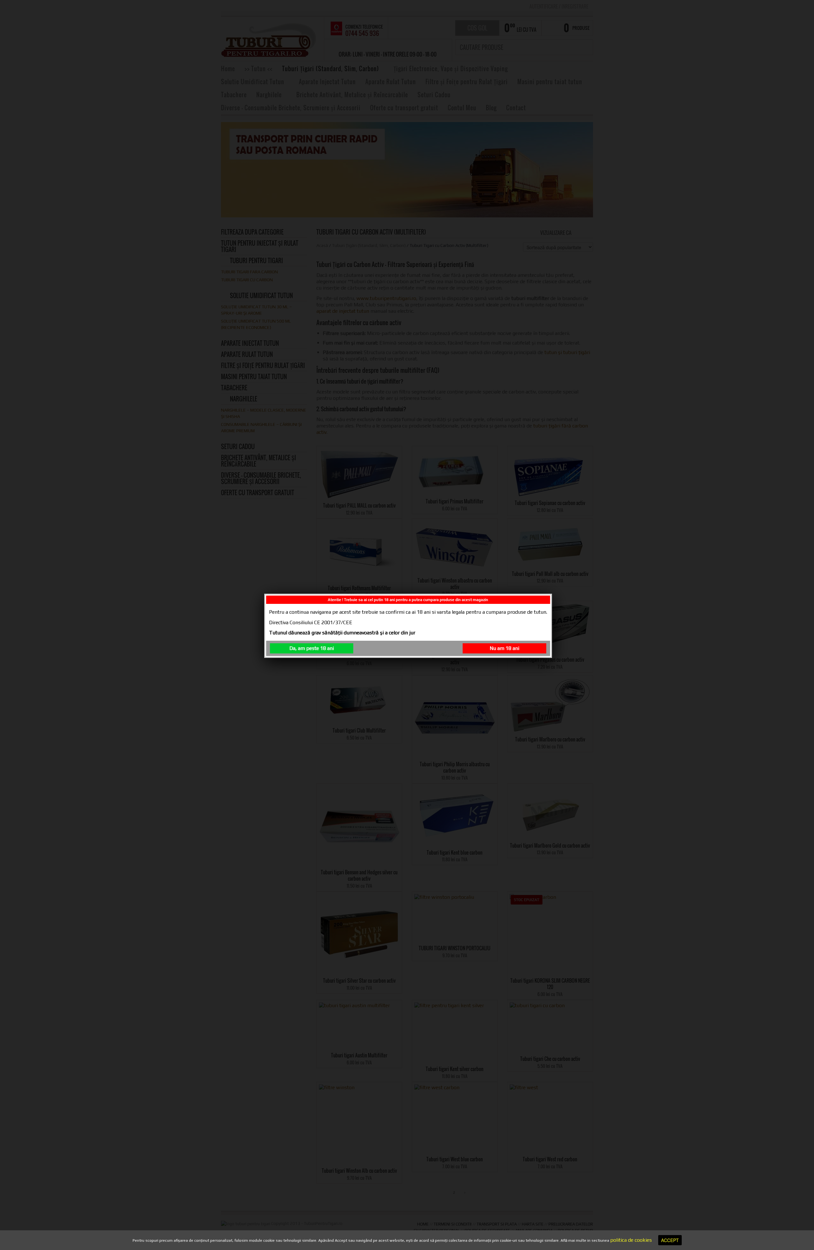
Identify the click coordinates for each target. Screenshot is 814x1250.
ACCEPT (670, 1240)
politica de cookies (631, 1240)
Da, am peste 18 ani (311, 648)
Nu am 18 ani (504, 648)
